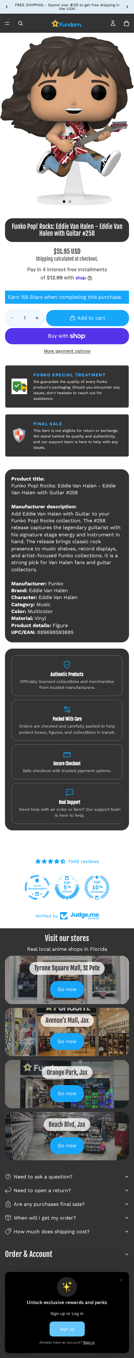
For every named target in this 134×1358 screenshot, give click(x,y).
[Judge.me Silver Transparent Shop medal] (37, 887)
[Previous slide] (7, 7)
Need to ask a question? (43, 1177)
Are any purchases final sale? (49, 1204)
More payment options (67, 351)
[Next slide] (127, 7)
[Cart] (126, 23)
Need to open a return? (42, 1190)
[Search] (20, 23)
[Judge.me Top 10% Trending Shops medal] (96, 887)
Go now (67, 989)
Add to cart (91, 318)
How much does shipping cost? (52, 1232)
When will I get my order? (45, 1218)
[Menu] (7, 23)
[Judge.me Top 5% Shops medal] (67, 887)
